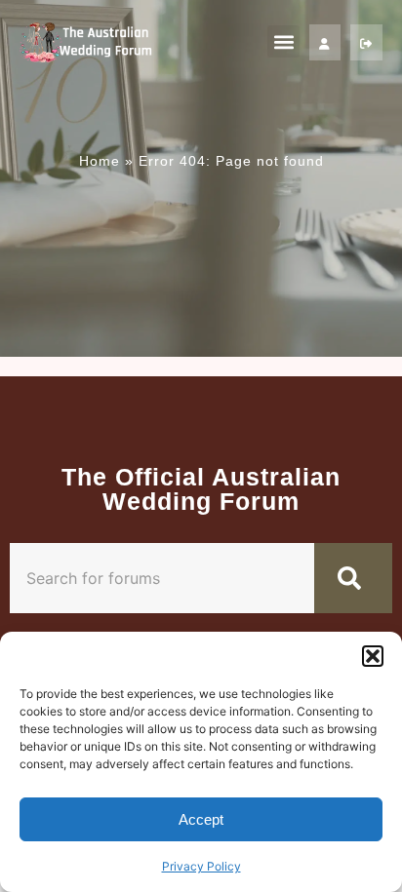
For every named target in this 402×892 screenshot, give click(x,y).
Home (99, 161)
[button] (372, 656)
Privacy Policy (201, 866)
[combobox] (162, 578)
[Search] (353, 578)
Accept (201, 819)
